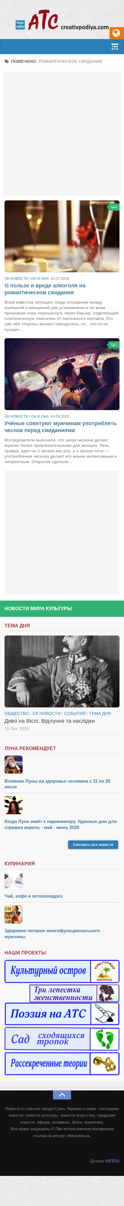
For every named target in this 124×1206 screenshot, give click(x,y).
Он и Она (40, 279)
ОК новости (16, 279)
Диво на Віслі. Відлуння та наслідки (50, 721)
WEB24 (112, 1160)
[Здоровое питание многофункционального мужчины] (62, 915)
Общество (17, 713)
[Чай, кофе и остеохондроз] (62, 880)
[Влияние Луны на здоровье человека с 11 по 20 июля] (62, 765)
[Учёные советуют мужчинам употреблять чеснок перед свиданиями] (62, 374)
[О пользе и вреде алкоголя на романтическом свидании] (62, 236)
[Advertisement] (62, 134)
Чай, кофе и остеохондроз (34, 895)
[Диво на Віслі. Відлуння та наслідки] (62, 671)
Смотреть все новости (93, 845)
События (74, 713)
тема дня (100, 713)
